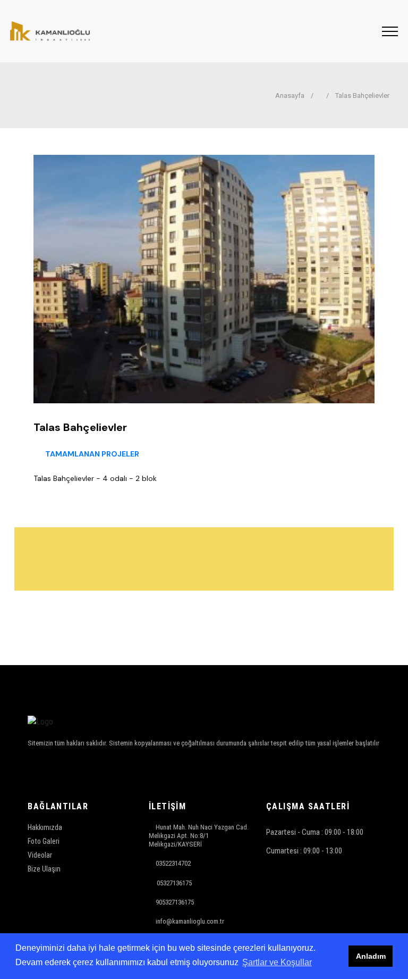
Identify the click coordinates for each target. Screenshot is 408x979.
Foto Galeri (44, 841)
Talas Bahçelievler (362, 95)
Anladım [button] (371, 956)
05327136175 (174, 883)
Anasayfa (289, 95)
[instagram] (34, 770)
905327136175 (175, 902)
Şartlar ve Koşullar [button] (277, 962)
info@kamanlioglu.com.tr (190, 921)
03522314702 (173, 863)
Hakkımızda (45, 827)
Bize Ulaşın (44, 869)
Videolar (40, 855)
